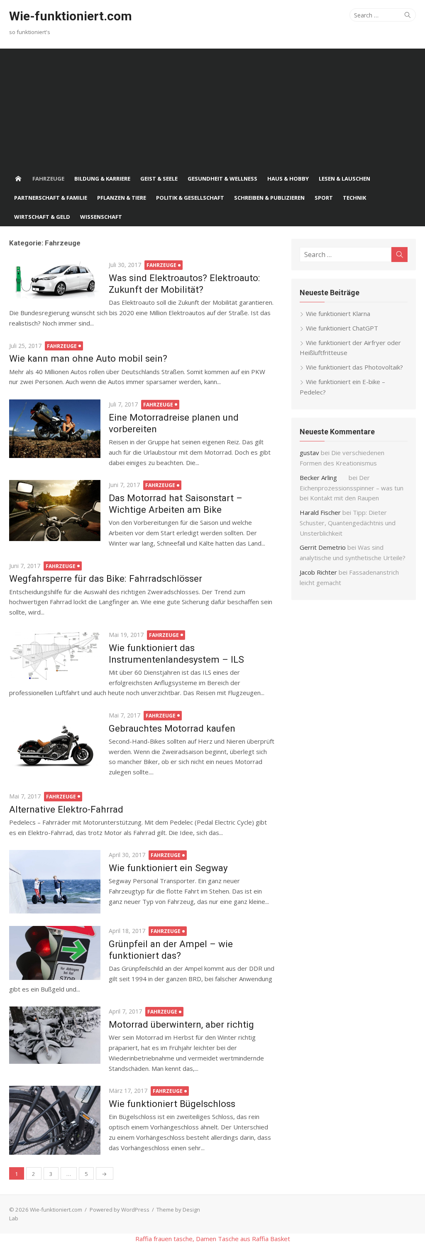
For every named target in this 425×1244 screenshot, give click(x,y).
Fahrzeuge (48, 178)
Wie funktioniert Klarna (338, 313)
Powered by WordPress (119, 1209)
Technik (354, 197)
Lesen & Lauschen (344, 178)
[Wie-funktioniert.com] (18, 178)
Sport (324, 197)
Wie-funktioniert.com (70, 16)
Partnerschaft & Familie (50, 197)
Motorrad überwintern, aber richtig (181, 1024)
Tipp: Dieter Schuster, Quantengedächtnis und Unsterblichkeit (348, 522)
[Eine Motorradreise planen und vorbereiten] (54, 428)
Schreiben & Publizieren (269, 197)
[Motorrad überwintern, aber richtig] (54, 1035)
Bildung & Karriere (102, 178)
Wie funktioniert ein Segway (168, 867)
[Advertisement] (212, 107)
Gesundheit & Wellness (222, 178)
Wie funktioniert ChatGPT (342, 328)
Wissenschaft (101, 216)
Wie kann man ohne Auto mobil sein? (88, 358)
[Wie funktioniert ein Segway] (54, 881)
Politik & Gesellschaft (190, 197)
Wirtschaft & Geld (42, 216)
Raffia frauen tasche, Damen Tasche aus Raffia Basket (212, 1238)
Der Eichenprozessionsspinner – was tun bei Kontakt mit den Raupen (351, 487)
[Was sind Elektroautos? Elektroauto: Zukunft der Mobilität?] (54, 279)
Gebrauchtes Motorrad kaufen (172, 728)
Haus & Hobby (288, 178)
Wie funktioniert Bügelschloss (172, 1103)
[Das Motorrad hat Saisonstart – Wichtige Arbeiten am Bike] (54, 510)
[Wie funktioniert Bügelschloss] (54, 1120)
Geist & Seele (159, 178)
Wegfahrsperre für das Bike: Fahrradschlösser (105, 578)
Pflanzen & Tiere (121, 197)
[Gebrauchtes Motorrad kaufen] (54, 744)
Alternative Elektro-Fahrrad (66, 809)
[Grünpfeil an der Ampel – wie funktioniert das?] (54, 953)
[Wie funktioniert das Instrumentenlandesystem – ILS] (54, 655)
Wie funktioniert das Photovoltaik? (354, 367)
